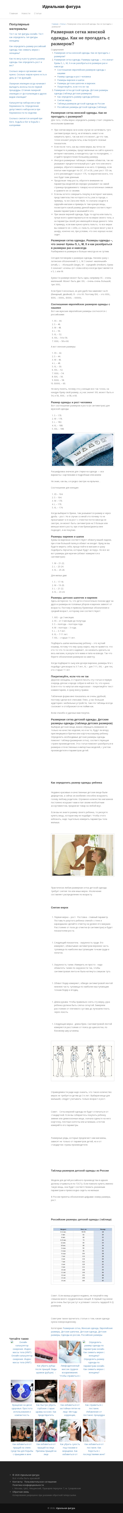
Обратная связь (20, 1491)
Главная (13, 13)
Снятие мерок (64, 100)
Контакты (17, 1481)
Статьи (37, 13)
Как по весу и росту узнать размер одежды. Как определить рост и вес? (27, 62)
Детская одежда (88, 1331)
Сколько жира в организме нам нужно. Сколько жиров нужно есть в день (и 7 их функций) (28, 74)
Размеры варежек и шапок (70, 80)
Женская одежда (89, 1328)
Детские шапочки (70, 1331)
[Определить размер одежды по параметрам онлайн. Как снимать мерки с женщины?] (94, 1355)
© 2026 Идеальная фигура (25, 1474)
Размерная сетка (71, 1328)
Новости (25, 13)
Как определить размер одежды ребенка (78, 96)
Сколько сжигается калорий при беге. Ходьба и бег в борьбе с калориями (25, 122)
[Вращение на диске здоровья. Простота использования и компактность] (22, 1401)
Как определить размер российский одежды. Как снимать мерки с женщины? (27, 49)
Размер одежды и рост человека (74, 76)
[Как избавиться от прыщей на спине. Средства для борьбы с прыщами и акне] (22, 1440)
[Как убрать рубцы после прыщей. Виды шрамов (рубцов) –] (46, 1362)
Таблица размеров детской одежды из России (81, 103)
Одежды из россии (70, 1334)
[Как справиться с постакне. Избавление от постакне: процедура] (94, 1401)
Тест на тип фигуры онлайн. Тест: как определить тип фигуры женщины (26, 37)
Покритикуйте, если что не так (73, 86)
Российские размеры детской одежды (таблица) (81, 107)
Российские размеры (91, 1334)
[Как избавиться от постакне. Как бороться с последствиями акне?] (94, 1440)
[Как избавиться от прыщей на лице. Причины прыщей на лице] (46, 1440)
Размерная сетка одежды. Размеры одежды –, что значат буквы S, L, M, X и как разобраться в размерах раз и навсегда (83, 63)
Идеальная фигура (61, 6)
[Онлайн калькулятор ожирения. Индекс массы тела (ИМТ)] (22, 1352)
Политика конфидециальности (28, 1485)
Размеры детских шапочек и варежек (76, 83)
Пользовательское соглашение (40, 1481)
